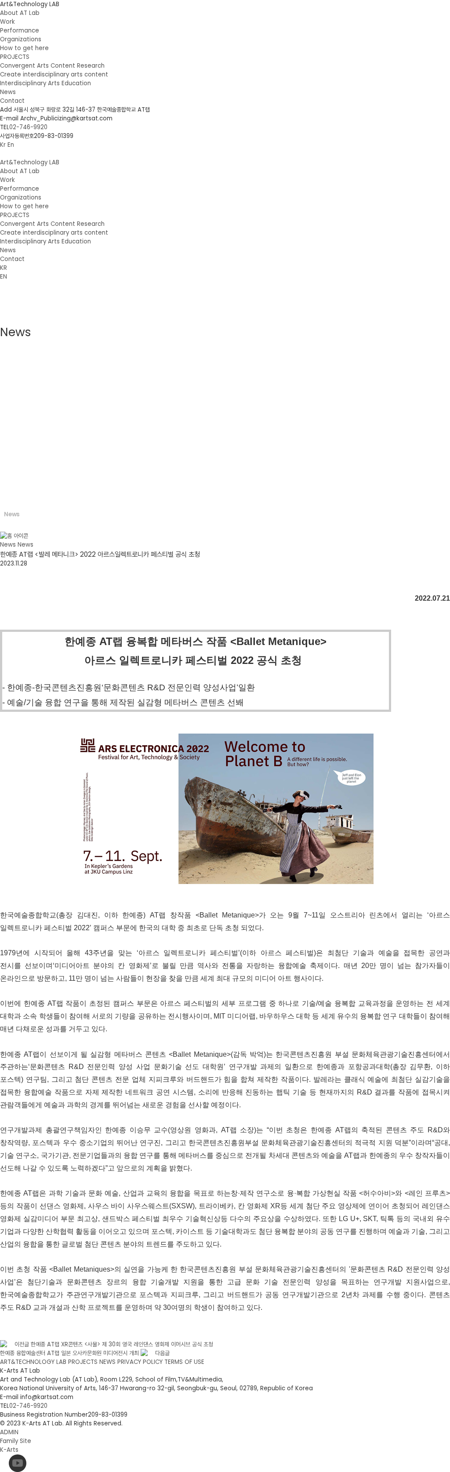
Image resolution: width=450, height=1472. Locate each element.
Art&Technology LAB (29, 4)
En (10, 145)
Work (7, 22)
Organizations (20, 39)
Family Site (16, 1441)
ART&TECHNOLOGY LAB (33, 1362)
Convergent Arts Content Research (52, 66)
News (8, 92)
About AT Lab (20, 13)
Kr (3, 145)
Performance (19, 30)
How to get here (24, 48)
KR (3, 268)
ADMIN (9, 1432)
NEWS (107, 1362)
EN (3, 276)
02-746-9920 (28, 127)
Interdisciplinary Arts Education (45, 83)
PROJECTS (14, 57)
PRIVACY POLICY (140, 1362)
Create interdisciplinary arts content (54, 74)
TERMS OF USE (184, 1362)
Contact (12, 101)
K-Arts (9, 1450)
